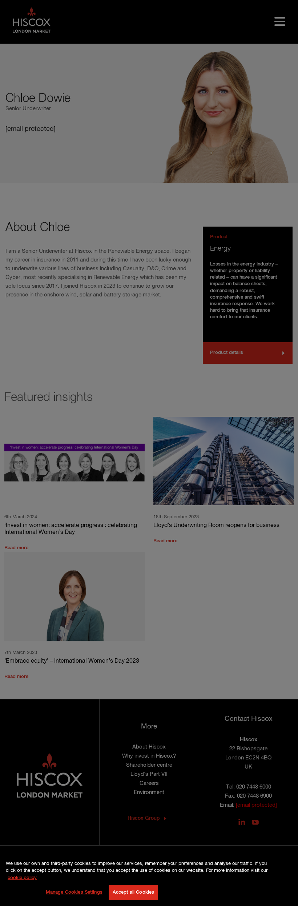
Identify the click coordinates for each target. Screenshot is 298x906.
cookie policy (22, 877)
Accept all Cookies (133, 892)
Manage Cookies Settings (74, 892)
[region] (149, 879)
